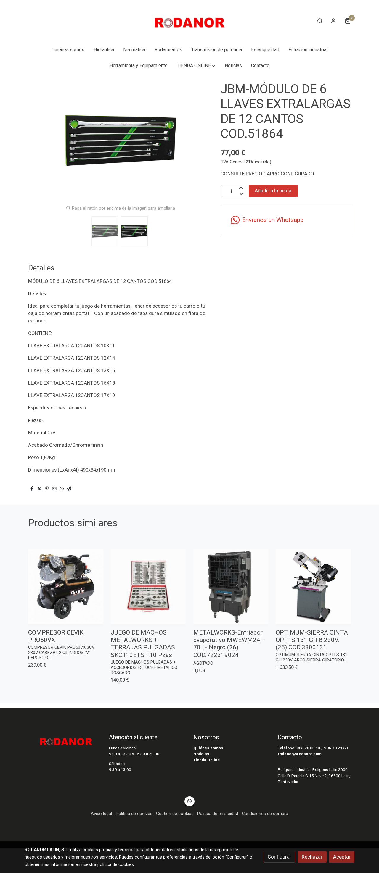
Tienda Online (206, 760)
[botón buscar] (320, 21)
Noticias (201, 754)
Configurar (279, 857)
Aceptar (342, 857)
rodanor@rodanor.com (300, 754)
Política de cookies (134, 813)
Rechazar (312, 857)
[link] (189, 21)
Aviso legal (101, 813)
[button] (196, 66)
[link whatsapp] (189, 800)
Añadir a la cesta (273, 191)
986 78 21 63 (336, 748)
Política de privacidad (217, 813)
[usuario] (333, 21)
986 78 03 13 (308, 748)
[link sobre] (63, 739)
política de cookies (115, 864)
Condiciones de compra (265, 813)
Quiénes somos (208, 748)
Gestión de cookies (175, 813)
